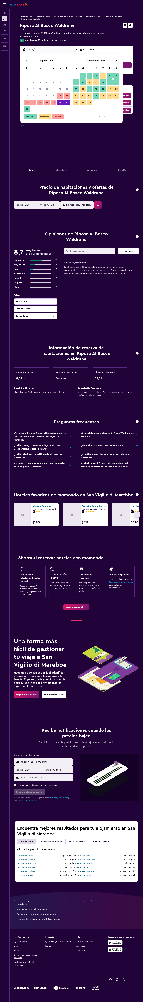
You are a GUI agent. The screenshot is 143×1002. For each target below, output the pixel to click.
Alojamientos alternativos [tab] (51, 842)
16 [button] (67, 89)
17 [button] (27, 96)
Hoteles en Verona (85, 864)
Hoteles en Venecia (26, 860)
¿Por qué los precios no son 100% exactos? (38, 919)
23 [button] (67, 96)
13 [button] (47, 89)
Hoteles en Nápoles (26, 867)
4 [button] (33, 82)
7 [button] (53, 82)
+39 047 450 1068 (29, 36)
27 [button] (47, 102)
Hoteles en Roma (25, 856)
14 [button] (54, 89)
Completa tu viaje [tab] (100, 842)
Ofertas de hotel (26, 16)
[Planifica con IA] (4, 30)
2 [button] (67, 75)
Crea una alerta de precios (121, 582)
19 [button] (40, 96)
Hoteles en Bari (83, 867)
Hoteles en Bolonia (85, 871)
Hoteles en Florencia (86, 860)
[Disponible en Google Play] (115, 942)
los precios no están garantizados (80, 901)
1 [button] (60, 75)
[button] (5, 4)
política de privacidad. (28, 800)
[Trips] (4, 38)
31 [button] (27, 109)
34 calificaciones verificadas (52, 40)
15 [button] (60, 89)
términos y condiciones (59, 798)
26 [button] (40, 102)
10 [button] (27, 89)
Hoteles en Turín (84, 875)
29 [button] (60, 102)
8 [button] (60, 82)
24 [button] (26, 102)
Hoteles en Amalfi (25, 875)
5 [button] (40, 82)
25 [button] (33, 102)
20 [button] (47, 96)
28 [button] (53, 102)
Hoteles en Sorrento (27, 864)
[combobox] (46, 762)
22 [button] (60, 96)
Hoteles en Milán (84, 856)
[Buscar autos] (4, 24)
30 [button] (67, 102)
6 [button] (46, 82)
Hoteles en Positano (27, 871)
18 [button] (33, 96)
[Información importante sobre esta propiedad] (137, 353)
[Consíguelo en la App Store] (115, 949)
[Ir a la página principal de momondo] (19, 4)
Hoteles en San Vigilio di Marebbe (109, 16)
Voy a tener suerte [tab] (77, 842)
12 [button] (40, 89)
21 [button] (54, 96)
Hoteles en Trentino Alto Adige (81, 16)
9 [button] (67, 82)
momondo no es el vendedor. (32, 909)
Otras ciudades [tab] (27, 842)
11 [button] (33, 89)
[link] (76, 607)
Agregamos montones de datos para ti (36, 914)
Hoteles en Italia (59, 16)
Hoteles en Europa (43, 16)
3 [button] (26, 82)
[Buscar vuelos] (4, 13)
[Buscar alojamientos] (4, 19)
